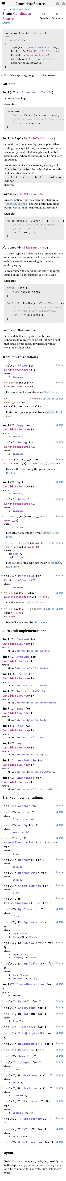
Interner (19, 39)
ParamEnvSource (36, 55)
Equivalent (32, 922)
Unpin (20, 743)
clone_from (12, 402)
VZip (26, 1129)
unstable (48, 398)
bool (46, 596)
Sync (20, 726)
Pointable (26, 1050)
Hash (21, 499)
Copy (20, 425)
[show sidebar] (3, 3)
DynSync (22, 656)
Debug (22, 442)
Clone (22, 365)
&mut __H (10, 520)
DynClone (25, 909)
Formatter (11, 463)
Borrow (23, 860)
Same (21, 1056)
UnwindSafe (25, 778)
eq (10, 592)
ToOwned (24, 1062)
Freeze (21, 674)
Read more (50, 392)
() (45, 463)
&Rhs (18, 612)
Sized (20, 557)
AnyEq (22, 825)
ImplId (51, 47)
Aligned (24, 806)
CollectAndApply (17, 903)
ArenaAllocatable (18, 842)
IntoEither (27, 1027)
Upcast (34, 1101)
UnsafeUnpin (26, 760)
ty (20, 9)
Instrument (27, 1007)
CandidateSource (30, 4)
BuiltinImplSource (44, 51)
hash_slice (17, 543)
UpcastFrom (19, 1112)
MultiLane (19, 1136)
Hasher (19, 527)
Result (38, 463)
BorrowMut (26, 873)
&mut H (33, 546)
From (21, 1001)
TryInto (29, 1088)
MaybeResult (27, 1044)
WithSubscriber (30, 1142)
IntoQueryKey (28, 1033)
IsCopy (50, 842)
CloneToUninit (29, 885)
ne (10, 608)
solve (26, 9)
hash (12, 516)
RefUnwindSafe (27, 691)
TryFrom (29, 1075)
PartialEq (26, 576)
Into (26, 1014)
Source (6, 23)
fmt (11, 459)
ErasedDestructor (30, 984)
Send (20, 708)
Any (20, 812)
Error (55, 463)
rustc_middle (10, 9)
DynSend (22, 639)
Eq (18, 482)
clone (13, 382)
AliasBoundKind (40, 59)
